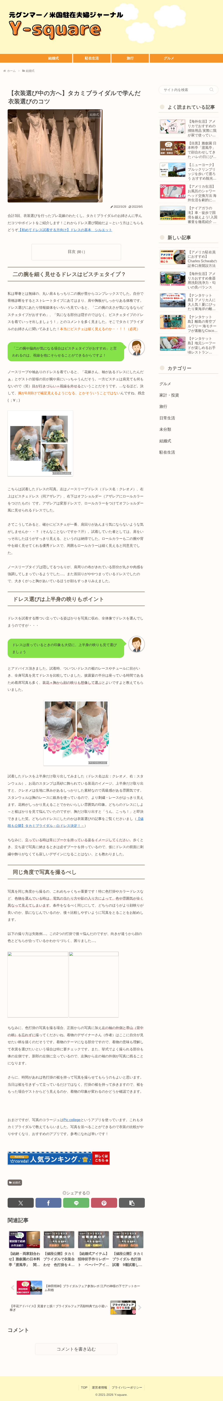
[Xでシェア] (21, 1203)
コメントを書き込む (76, 1349)
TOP (84, 1387)
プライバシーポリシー (127, 1387)
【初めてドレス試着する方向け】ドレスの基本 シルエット (65, 230)
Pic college (72, 1120)
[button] (132, 1203)
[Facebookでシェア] (48, 1203)
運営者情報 (99, 1387)
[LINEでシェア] (76, 1203)
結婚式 (16, 1182)
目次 (72, 251)
